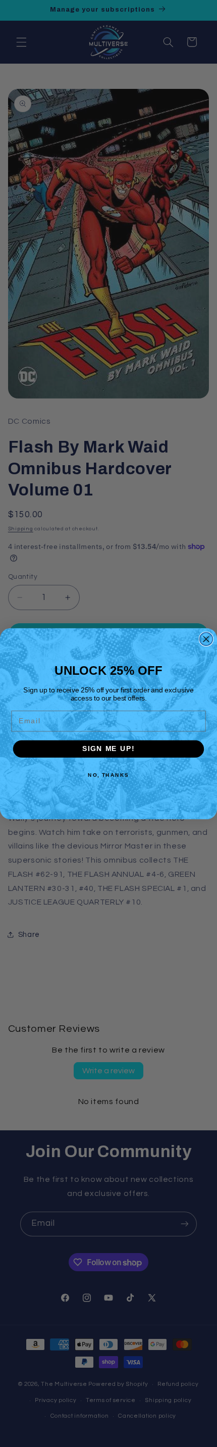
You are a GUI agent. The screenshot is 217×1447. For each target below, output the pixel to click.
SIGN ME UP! (108, 749)
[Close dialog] (206, 638)
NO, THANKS (108, 775)
